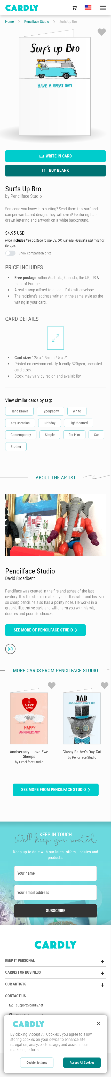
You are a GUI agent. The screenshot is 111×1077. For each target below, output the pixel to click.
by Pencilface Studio (29, 762)
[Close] (98, 1023)
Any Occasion (20, 423)
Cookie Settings (37, 1062)
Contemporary (21, 435)
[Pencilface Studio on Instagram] (10, 649)
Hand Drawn (19, 411)
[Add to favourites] (102, 32)
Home (9, 21)
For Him (74, 435)
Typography (50, 411)
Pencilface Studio (36, 21)
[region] (55, 1044)
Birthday (50, 423)
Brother (16, 446)
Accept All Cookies (82, 1062)
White (77, 411)
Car (96, 435)
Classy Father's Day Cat (81, 751)
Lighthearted (78, 423)
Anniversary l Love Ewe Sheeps (29, 754)
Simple (50, 435)
